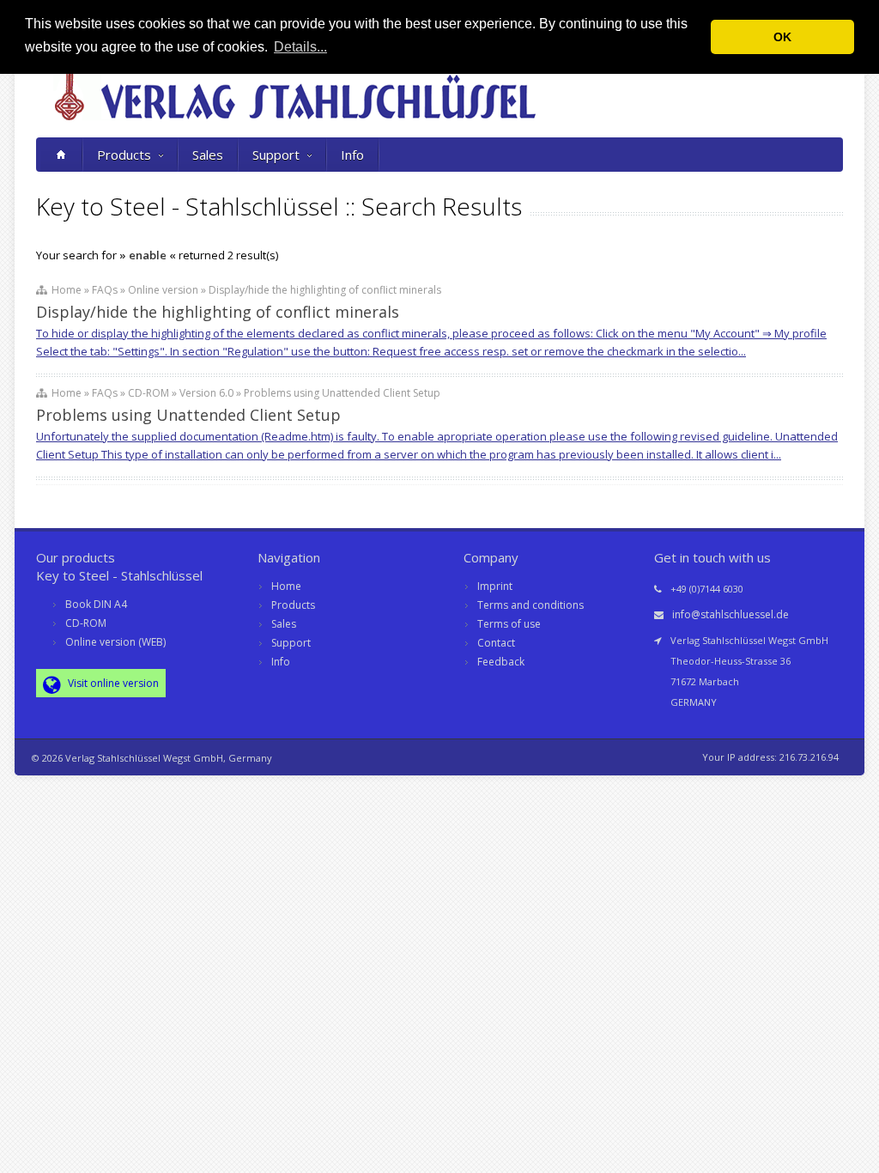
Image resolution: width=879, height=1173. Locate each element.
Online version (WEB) (115, 642)
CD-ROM (85, 623)
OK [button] (782, 37)
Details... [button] (300, 47)
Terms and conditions (530, 605)
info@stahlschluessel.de (730, 614)
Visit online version (112, 683)
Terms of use (509, 624)
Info (352, 154)
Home (286, 586)
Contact (496, 642)
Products (124, 154)
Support (276, 154)
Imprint (494, 586)
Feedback (500, 661)
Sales (207, 154)
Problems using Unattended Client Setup (188, 414)
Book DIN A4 (96, 604)
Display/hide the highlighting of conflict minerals (217, 311)
